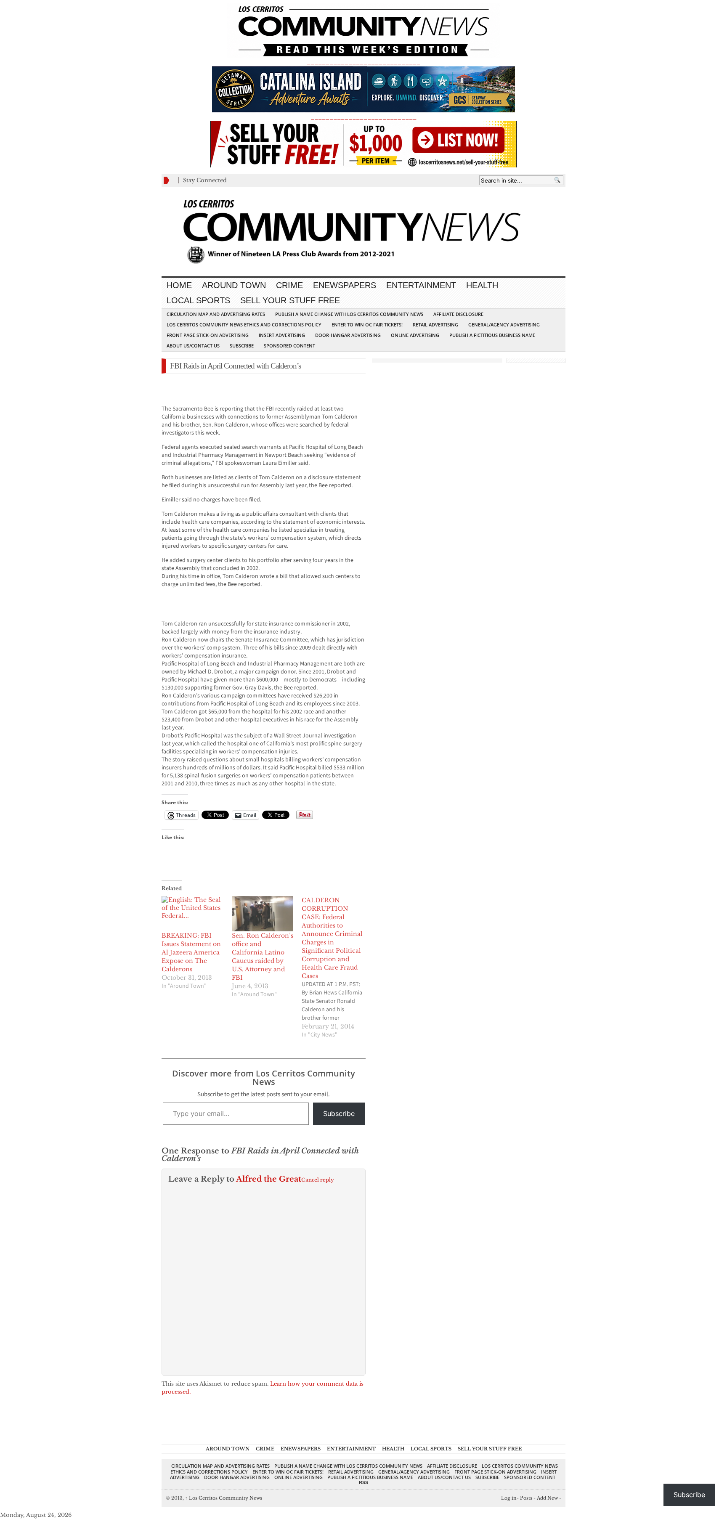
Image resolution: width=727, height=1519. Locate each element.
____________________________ (363, 117)
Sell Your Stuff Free (290, 300)
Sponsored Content (289, 345)
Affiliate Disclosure (458, 314)
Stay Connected (205, 180)
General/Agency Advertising (504, 324)
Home (179, 285)
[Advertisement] (260, 392)
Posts (526, 1498)
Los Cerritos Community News (223, 1498)
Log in (509, 1498)
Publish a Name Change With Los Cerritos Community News (349, 314)
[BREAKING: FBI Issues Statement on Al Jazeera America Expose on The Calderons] (192, 913)
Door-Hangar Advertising (348, 335)
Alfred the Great (268, 1179)
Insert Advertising (282, 335)
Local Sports (198, 300)
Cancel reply (317, 1180)
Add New (547, 1498)
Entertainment (421, 285)
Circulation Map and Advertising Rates (216, 314)
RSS (363, 1482)
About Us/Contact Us (193, 345)
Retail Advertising (435, 324)
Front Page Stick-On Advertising (208, 335)
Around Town (234, 285)
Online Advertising (415, 335)
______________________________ (363, 61)
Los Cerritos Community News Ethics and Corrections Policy (244, 324)
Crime (289, 285)
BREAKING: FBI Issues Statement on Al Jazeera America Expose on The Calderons (191, 952)
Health (482, 285)
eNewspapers (344, 285)
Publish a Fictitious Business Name (492, 335)
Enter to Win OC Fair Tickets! (367, 324)
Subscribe (242, 345)
